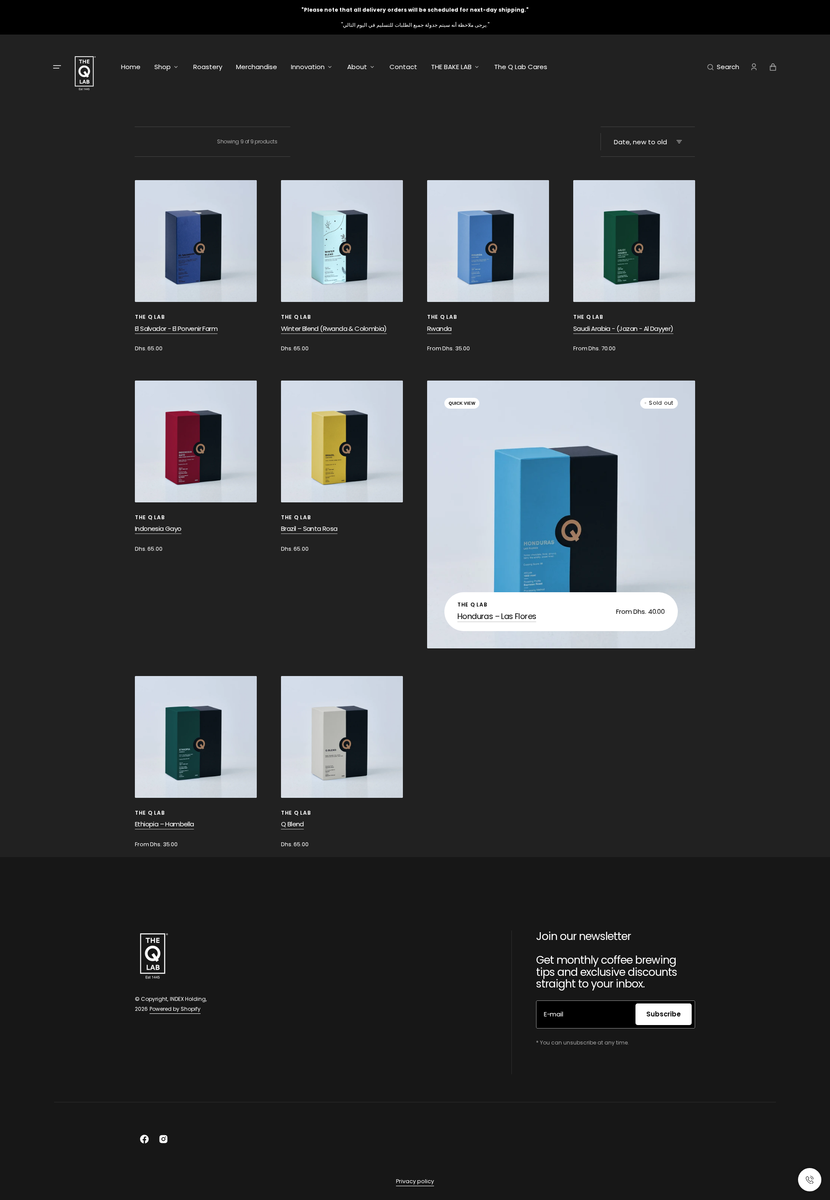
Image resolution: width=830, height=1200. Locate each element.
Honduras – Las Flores (496, 616)
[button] (723, 66)
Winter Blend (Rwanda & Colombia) (334, 328)
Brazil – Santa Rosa (309, 528)
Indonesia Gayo (158, 528)
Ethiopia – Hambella (164, 824)
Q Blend (292, 824)
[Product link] (196, 266)
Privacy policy (415, 1181)
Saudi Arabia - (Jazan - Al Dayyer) (623, 328)
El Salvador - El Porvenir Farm (176, 328)
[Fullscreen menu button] (57, 67)
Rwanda (439, 328)
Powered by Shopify (175, 1009)
